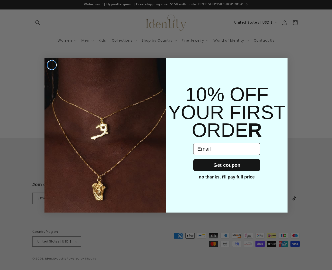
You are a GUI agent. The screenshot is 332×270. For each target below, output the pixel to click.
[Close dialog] (51, 65)
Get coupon (226, 165)
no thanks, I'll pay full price (227, 177)
